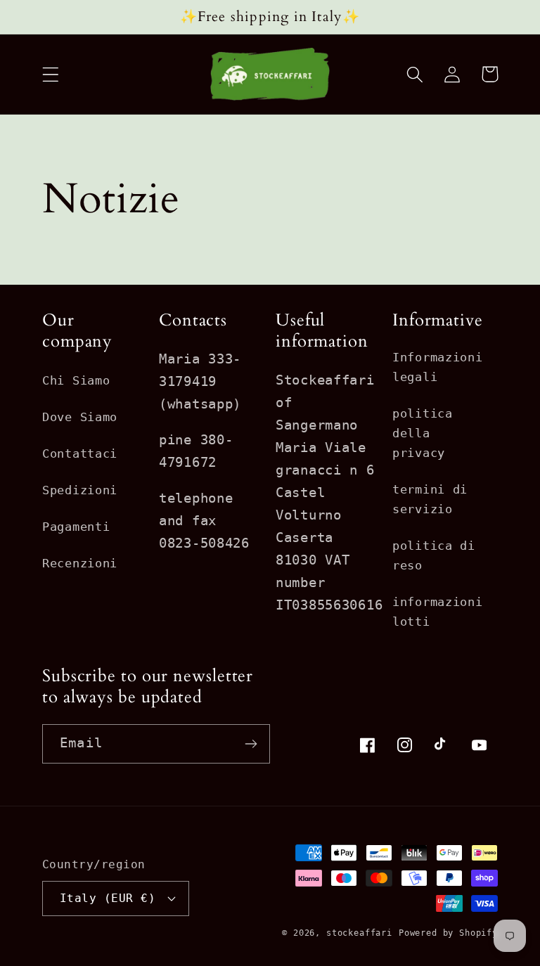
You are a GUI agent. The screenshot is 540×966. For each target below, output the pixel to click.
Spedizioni (79, 490)
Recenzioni (79, 563)
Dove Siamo (79, 417)
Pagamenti (76, 527)
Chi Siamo (76, 380)
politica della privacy (422, 433)
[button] (51, 74)
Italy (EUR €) (107, 898)
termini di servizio (430, 499)
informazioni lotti (437, 612)
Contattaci (79, 453)
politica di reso (433, 555)
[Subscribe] (250, 744)
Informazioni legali (437, 367)
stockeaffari (359, 933)
